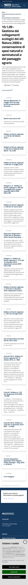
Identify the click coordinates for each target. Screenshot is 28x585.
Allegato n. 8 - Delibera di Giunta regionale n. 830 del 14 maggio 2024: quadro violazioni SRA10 (13, 189)
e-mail (8, 526)
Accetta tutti (14, 572)
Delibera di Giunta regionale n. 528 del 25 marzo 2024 (14, 206)
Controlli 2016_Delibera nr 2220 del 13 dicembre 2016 (13, 424)
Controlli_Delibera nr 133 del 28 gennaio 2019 (13, 394)
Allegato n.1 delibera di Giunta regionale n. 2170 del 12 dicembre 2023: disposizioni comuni (14, 262)
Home (3, 12)
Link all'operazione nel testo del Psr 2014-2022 (14, 339)
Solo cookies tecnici (14, 567)
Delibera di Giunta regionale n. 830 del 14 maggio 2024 (14, 163)
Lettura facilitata (6, 90)
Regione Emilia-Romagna (7, 1)
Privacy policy (5, 562)
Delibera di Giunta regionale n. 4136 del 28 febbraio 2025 (14, 136)
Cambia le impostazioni (14, 577)
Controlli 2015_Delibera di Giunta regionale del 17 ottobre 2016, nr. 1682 (13, 358)
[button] (24, 5)
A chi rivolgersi (9, 477)
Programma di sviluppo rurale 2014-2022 (11, 15)
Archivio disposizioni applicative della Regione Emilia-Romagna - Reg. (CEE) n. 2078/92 (14, 461)
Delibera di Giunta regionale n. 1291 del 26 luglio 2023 (14, 313)
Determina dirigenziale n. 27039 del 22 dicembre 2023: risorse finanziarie (13, 235)
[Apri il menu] (2, 6)
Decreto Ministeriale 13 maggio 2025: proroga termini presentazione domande (12, 103)
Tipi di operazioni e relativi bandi (10, 18)
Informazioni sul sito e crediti (9, 524)
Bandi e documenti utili (12, 118)
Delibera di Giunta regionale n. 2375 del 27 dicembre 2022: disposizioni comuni (14, 288)
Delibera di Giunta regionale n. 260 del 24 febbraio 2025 (14, 149)
